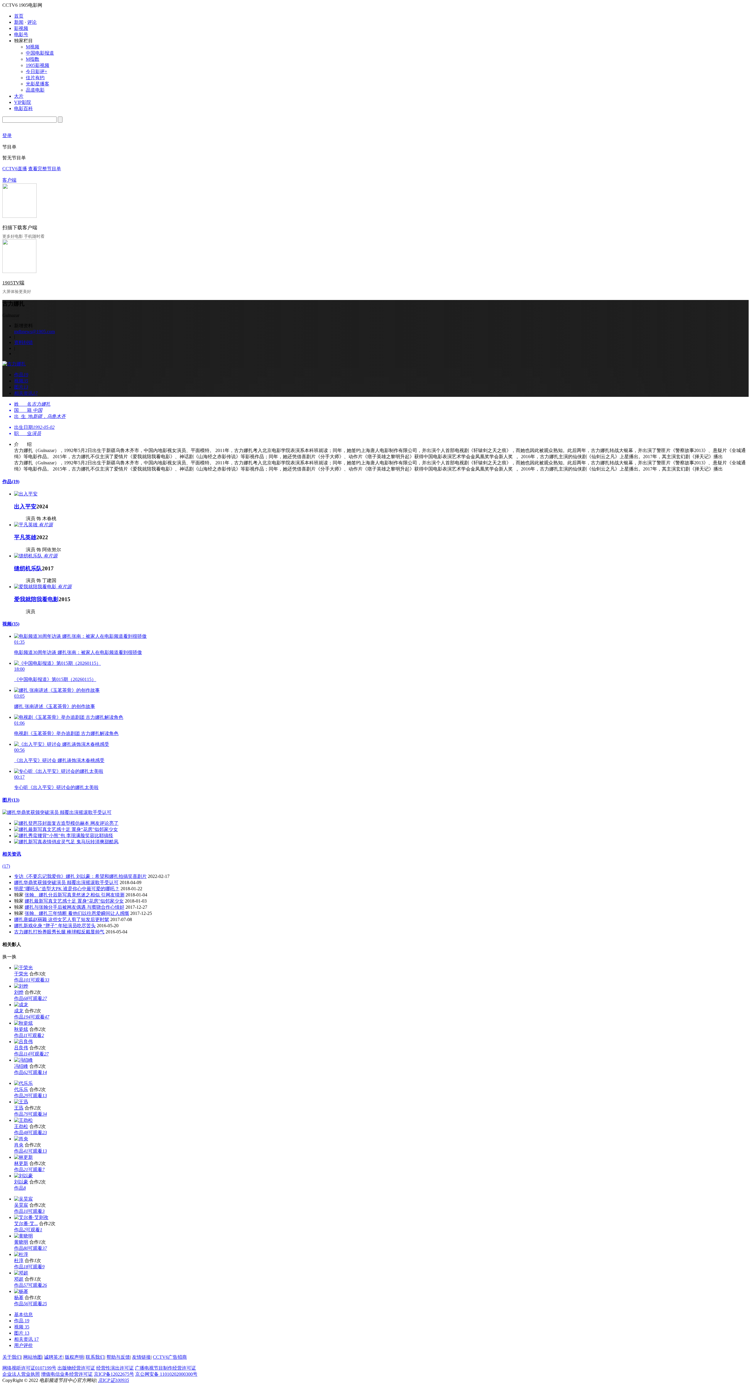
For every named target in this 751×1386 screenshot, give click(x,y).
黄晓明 (21, 1242)
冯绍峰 (21, 1066)
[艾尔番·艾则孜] (31, 1217)
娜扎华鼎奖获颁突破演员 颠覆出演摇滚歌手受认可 (66, 882)
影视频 (21, 28)
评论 (32, 22)
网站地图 (32, 1357)
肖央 (18, 1144)
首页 (18, 16)
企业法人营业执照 (21, 1374)
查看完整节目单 (44, 168)
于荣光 (21, 973)
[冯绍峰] (23, 1060)
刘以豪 (21, 1181)
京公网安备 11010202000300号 (166, 1374)
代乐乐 (21, 1089)
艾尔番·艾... (26, 1223)
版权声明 (74, 1357)
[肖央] (21, 1138)
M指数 (32, 59)
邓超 (18, 1279)
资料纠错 (23, 342)
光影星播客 (37, 83)
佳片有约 (35, 77)
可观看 (40, 979)
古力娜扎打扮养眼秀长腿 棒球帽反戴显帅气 (59, 931)
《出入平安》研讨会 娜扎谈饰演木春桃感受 (59, 760)
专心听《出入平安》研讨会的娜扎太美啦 (56, 787)
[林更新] (23, 1157)
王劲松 (21, 1126)
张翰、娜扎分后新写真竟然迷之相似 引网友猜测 (74, 894)
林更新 (21, 1163)
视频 (10, 623)
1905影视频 (37, 65)
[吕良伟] (23, 1041)
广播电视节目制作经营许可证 (165, 1367)
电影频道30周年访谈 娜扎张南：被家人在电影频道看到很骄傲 (78, 652)
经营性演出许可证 (115, 1367)
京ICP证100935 (113, 1380)
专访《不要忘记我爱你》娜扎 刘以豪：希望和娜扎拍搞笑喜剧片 (80, 876)
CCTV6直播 (14, 168)
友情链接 (141, 1357)
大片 (18, 96)
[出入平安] (26, 493)
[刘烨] (21, 986)
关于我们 (11, 1357)
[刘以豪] (23, 1175)
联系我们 (95, 1357)
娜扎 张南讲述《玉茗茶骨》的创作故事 (54, 706)
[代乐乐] (23, 1083)
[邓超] (21, 1272)
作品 (10, 481)
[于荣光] (23, 967)
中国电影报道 (40, 52)
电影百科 (23, 108)
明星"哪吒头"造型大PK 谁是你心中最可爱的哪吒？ (66, 888)
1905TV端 (13, 283)
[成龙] (21, 1004)
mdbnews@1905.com (34, 331)
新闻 (18, 22)
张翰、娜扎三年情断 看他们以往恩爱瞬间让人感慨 (77, 913)
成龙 (18, 1010)
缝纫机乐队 (28, 568)
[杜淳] (21, 1254)
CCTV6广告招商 (170, 1357)
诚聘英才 (53, 1357)
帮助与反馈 (118, 1357)
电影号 (21, 34)
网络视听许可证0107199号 (29, 1367)
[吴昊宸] (23, 1198)
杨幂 (18, 1297)
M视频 (32, 46)
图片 (10, 799)
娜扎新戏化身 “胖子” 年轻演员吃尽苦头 (55, 925)
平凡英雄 (25, 537)
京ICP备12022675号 (114, 1374)
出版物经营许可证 (76, 1367)
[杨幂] (21, 1291)
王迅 (18, 1107)
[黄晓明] (23, 1235)
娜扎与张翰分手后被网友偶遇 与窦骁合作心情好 (74, 907)
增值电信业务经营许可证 (67, 1374)
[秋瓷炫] (23, 1023)
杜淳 (18, 1260)
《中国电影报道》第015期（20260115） (55, 679)
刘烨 (18, 992)
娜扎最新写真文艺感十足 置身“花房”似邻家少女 (74, 900)
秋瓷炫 (21, 1029)
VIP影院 (22, 102)
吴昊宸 (21, 1205)
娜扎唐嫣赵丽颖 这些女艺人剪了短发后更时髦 (61, 919)
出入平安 (25, 506)
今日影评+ (36, 71)
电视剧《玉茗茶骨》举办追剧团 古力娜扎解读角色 (66, 733)
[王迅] (21, 1101)
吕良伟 (21, 1047)
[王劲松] (23, 1120)
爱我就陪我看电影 (36, 599)
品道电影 (35, 89)
